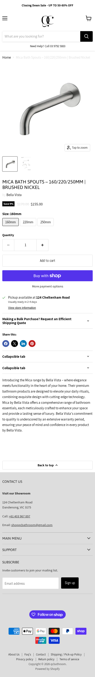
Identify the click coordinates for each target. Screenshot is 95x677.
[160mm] (11, 227)
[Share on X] (14, 343)
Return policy (46, 659)
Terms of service (69, 659)
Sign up (70, 582)
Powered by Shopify (47, 669)
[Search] (86, 36)
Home (6, 57)
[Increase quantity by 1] (42, 245)
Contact (41, 654)
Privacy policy (24, 659)
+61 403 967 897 (19, 516)
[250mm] (46, 227)
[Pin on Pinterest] (32, 343)
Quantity (8, 235)
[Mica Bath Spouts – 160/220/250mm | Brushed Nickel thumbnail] (10, 164)
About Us (13, 654)
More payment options (47, 286)
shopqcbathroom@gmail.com (32, 525)
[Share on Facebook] (5, 343)
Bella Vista (14, 195)
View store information (22, 307)
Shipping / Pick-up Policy (66, 654)
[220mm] (28, 227)
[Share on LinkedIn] (23, 343)
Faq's (27, 654)
